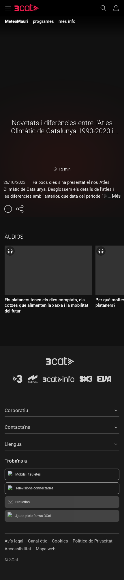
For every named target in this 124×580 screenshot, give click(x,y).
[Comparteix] (19, 209)
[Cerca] (106, 8)
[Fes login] (115, 8)
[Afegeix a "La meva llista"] (8, 209)
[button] (62, 409)
